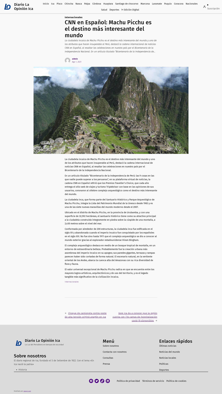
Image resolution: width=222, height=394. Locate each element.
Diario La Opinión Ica (23, 6)
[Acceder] (204, 7)
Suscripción (213, 8)
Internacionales (74, 17)
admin (75, 59)
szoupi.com (27, 391)
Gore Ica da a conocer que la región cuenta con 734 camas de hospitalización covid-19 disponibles (135, 317)
